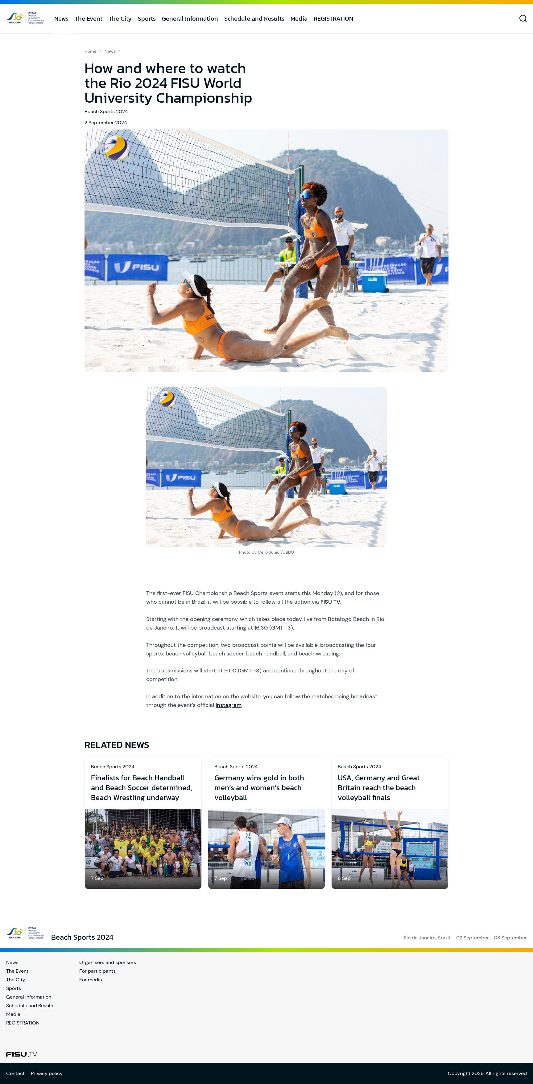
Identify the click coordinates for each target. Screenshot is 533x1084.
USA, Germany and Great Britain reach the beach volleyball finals (379, 788)
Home (91, 51)
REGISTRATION (333, 18)
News (61, 18)
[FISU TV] (21, 1054)
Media (299, 18)
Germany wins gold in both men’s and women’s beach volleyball (259, 788)
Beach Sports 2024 (106, 111)
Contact (15, 1073)
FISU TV (330, 602)
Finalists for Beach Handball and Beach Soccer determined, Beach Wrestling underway (141, 788)
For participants (97, 971)
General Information (190, 18)
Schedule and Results (254, 18)
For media (90, 979)
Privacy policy (47, 1073)
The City (120, 18)
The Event (88, 18)
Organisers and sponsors (107, 962)
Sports (147, 18)
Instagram (229, 705)
